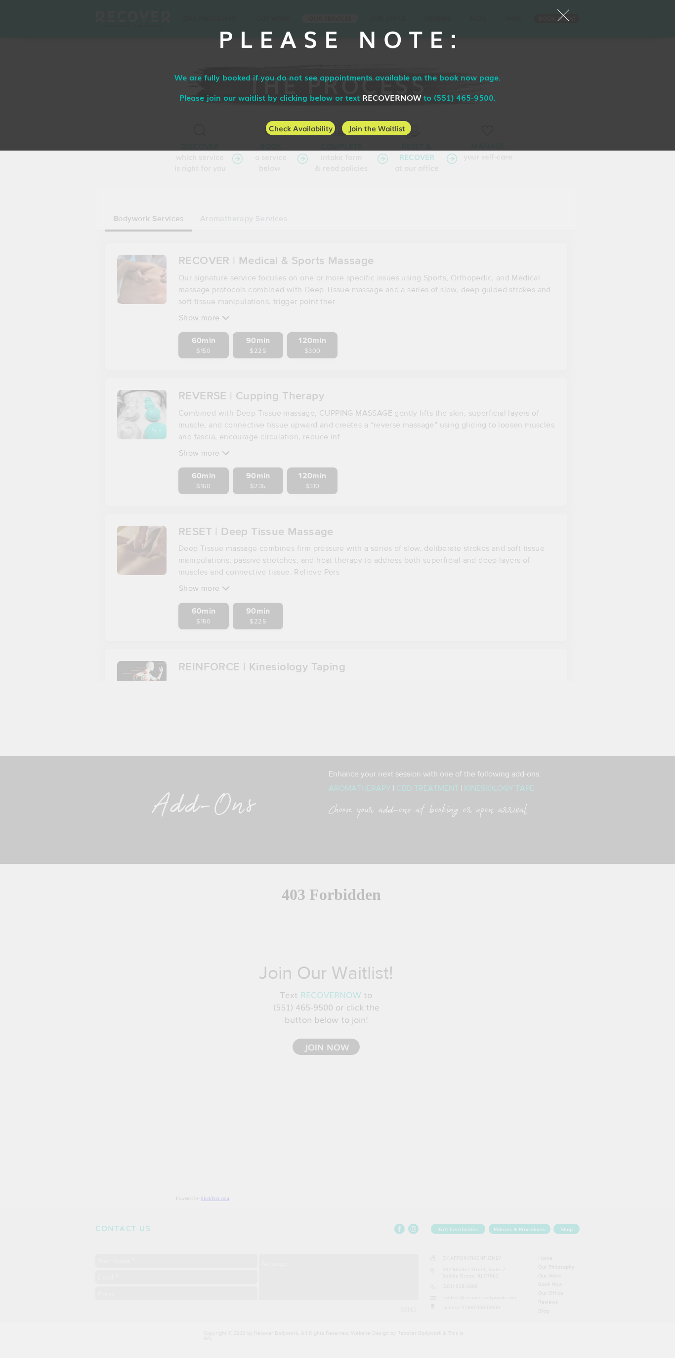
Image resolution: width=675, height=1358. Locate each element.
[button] (563, 15)
